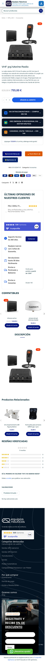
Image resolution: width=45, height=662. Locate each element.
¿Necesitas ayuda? (22, 651)
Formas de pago (8, 581)
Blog (3, 595)
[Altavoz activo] (12, 307)
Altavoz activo (11, 318)
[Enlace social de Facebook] (10, 182)
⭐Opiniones (9, 160)
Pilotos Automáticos (9, 564)
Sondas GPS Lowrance (10, 548)
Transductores (7, 556)
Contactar (31, 239)
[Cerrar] (37, 597)
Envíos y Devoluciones (10, 585)
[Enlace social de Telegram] (22, 182)
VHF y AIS (11, 18)
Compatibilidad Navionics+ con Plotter (16, 568)
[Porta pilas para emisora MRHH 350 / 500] (33, 414)
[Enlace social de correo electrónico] (16, 182)
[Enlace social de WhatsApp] (19, 182)
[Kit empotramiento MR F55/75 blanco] (12, 414)
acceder (8, 478)
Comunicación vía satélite (11, 544)
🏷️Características (11, 154)
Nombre (7, 630)
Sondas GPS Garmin (9, 552)
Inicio (3, 18)
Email (6, 637)
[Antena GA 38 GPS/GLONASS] (33, 307)
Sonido (4, 560)
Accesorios (19, 18)
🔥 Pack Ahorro (33, 154)
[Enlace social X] (13, 182)
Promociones (7, 577)
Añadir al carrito (27, 100)
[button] (12, 325)
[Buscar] (41, 11)
